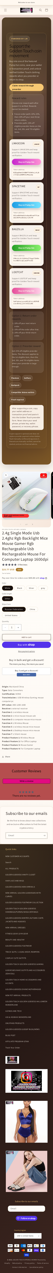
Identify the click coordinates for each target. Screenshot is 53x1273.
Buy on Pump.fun (26, 162)
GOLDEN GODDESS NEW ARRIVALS (20, 887)
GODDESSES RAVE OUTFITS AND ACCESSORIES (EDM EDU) (25, 972)
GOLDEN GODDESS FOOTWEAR (18, 946)
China (32, 609)
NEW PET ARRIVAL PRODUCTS (18, 995)
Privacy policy (30, 1263)
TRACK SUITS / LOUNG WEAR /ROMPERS (22, 952)
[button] (5, 10)
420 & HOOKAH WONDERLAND (18, 1017)
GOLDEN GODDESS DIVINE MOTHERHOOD (23, 989)
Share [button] (7, 756)
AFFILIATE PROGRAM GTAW (17, 1041)
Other (7, 598)
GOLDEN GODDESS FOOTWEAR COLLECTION (24, 902)
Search (8, 862)
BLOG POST (10, 1035)
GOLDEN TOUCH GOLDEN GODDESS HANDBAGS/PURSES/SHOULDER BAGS (21, 910)
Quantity (5, 621)
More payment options (26, 651)
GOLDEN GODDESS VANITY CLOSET (20, 874)
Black (19, 588)
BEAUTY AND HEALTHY (15, 940)
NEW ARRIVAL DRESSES (15, 927)
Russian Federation (14, 609)
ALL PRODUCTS (11, 868)
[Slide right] (32, 524)
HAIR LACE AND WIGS (14, 881)
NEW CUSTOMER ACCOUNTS (17, 856)
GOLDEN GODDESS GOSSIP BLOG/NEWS (22, 1029)
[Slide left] (21, 524)
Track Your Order (12, 1047)
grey (43, 588)
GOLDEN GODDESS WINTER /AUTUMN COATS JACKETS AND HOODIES (24, 920)
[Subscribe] (44, 835)
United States (11, 615)
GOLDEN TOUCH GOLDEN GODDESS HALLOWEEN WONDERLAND (26, 1003)
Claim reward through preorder (23, 87)
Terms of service (43, 1263)
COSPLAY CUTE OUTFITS (15, 958)
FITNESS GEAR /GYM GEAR (16, 933)
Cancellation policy (36, 1267)
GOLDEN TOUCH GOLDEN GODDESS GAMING (24, 964)
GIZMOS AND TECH (13, 1011)
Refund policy (17, 1263)
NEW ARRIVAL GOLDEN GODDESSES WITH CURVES (23, 894)
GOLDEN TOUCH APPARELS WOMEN (25, 1260)
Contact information (19, 1267)
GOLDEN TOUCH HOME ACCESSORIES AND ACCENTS (23, 981)
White (7, 588)
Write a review (26, 781)
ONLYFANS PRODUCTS (14, 1023)
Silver (31, 588)
